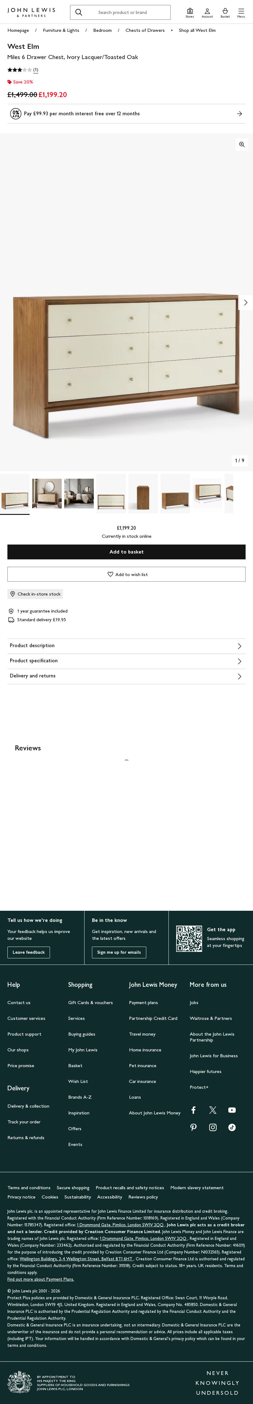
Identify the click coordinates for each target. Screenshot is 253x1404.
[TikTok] (232, 1129)
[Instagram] (213, 1129)
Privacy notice (21, 1197)
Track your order (23, 1122)
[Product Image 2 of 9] (47, 493)
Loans (135, 1097)
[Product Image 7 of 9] (207, 493)
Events (75, 1144)
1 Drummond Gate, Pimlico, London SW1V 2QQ (121, 1225)
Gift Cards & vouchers (90, 1002)
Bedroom (102, 30)
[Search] (78, 12)
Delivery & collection (28, 1106)
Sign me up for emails (119, 952)
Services (76, 1018)
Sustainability (77, 1197)
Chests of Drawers (145, 30)
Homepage (18, 30)
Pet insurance (142, 1065)
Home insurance (145, 1050)
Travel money (142, 1034)
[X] (213, 1112)
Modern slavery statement (197, 1187)
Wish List (78, 1081)
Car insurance (142, 1081)
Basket (75, 1065)
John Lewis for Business (214, 1055)
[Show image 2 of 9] (245, 302)
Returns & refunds (25, 1137)
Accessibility (109, 1197)
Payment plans (143, 1002)
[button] (241, 12)
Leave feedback (29, 952)
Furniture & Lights (61, 30)
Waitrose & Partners (211, 1018)
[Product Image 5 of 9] (143, 493)
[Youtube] (232, 1112)
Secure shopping (73, 1187)
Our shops (18, 1050)
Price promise (20, 1065)
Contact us (19, 1002)
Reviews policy (143, 1197)
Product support (24, 1034)
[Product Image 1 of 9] (15, 493)
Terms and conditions (29, 1187)
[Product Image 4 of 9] (111, 493)
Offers (74, 1128)
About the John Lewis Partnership (212, 1037)
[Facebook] (193, 1112)
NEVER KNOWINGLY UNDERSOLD (218, 1383)
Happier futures (206, 1071)
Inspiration (78, 1113)
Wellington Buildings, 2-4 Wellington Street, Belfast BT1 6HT (77, 1259)
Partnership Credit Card (153, 1018)
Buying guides (81, 1034)
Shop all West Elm (197, 30)
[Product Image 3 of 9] (79, 493)
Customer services (26, 1018)
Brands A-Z (80, 1097)
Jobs (194, 1002)
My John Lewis (82, 1050)
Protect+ (199, 1087)
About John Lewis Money (154, 1113)
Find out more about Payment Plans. (40, 1279)
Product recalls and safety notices (130, 1187)
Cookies (50, 1197)
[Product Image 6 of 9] (175, 493)
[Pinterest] (193, 1129)
